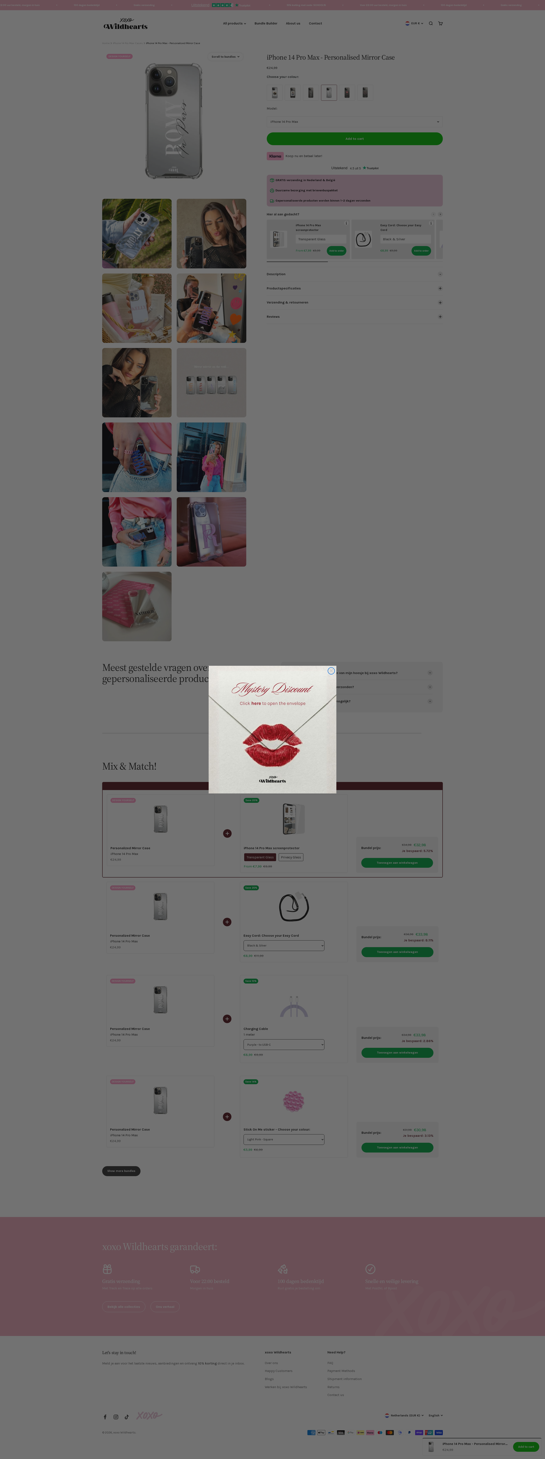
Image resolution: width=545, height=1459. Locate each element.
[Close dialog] (331, 670)
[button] (272, 729)
